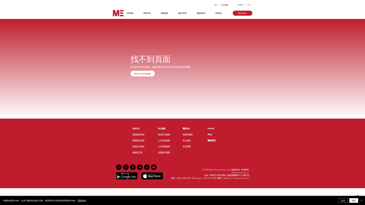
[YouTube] (154, 167)
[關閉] (361, 200)
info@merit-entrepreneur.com (235, 178)
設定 (343, 200)
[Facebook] (133, 167)
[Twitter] (140, 167)
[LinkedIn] (147, 167)
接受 (354, 200)
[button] (242, 13)
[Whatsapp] (119, 167)
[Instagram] (126, 167)
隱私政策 (82, 200)
